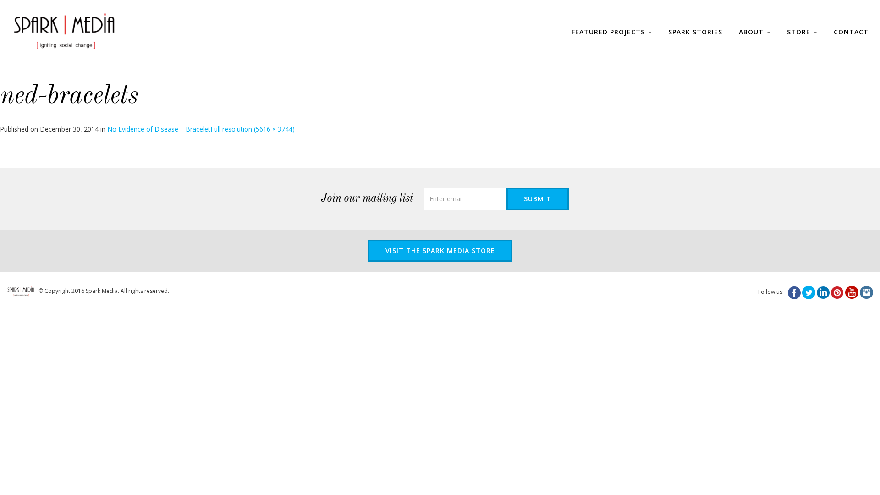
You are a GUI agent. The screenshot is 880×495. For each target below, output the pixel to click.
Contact (851, 32)
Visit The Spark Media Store (440, 250)
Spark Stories (695, 32)
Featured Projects (609, 32)
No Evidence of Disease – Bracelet (158, 129)
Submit (537, 198)
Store (800, 32)
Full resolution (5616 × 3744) (252, 129)
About (752, 32)
